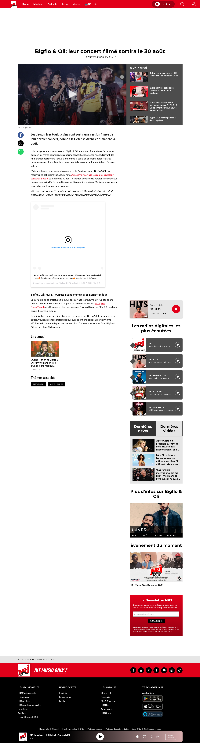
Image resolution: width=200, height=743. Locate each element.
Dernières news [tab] (143, 428)
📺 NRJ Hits (91, 4)
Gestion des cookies (152, 729)
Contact (55, 729)
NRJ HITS (155, 309)
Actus (65, 4)
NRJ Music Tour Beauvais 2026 (146, 585)
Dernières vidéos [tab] (169, 428)
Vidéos (76, 4)
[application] (72, 94)
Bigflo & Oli (63, 283)
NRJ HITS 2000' (156, 391)
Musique (38, 4)
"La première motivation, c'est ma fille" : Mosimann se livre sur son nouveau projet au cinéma (167, 475)
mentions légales (148, 631)
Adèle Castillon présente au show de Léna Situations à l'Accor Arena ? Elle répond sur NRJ (167, 446)
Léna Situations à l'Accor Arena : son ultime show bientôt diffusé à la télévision (167, 460)
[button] (72, 94)
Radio (25, 4)
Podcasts (52, 4)
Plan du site (44, 729)
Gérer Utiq (136, 729)
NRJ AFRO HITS (156, 407)
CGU (82, 729)
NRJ (150, 343)
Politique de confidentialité (117, 729)
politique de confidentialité (163, 631)
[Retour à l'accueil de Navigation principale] (14, 4)
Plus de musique (171, 737)
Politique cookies (94, 729)
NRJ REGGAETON (157, 375)
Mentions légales (69, 729)
